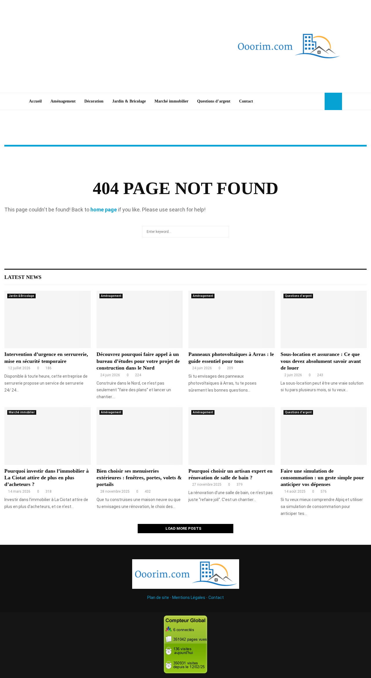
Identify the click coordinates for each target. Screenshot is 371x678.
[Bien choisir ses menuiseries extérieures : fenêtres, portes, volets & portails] (140, 436)
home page (103, 209)
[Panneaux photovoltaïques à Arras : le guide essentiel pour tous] (231, 319)
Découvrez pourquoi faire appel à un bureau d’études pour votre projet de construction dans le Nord (138, 361)
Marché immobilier (171, 101)
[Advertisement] (110, 46)
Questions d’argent (213, 101)
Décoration (93, 101)
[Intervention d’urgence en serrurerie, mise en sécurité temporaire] (47, 319)
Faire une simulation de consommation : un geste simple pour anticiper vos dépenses (322, 477)
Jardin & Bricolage (129, 101)
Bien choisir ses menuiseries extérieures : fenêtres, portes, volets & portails (139, 477)
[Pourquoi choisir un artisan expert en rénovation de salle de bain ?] (231, 436)
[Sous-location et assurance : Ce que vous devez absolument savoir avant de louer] (324, 319)
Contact (246, 101)
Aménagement (63, 101)
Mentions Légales (188, 597)
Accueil (35, 101)
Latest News (22, 277)
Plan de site (158, 597)
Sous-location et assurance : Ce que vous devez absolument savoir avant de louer (321, 361)
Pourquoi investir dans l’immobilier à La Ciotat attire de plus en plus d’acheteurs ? (46, 477)
